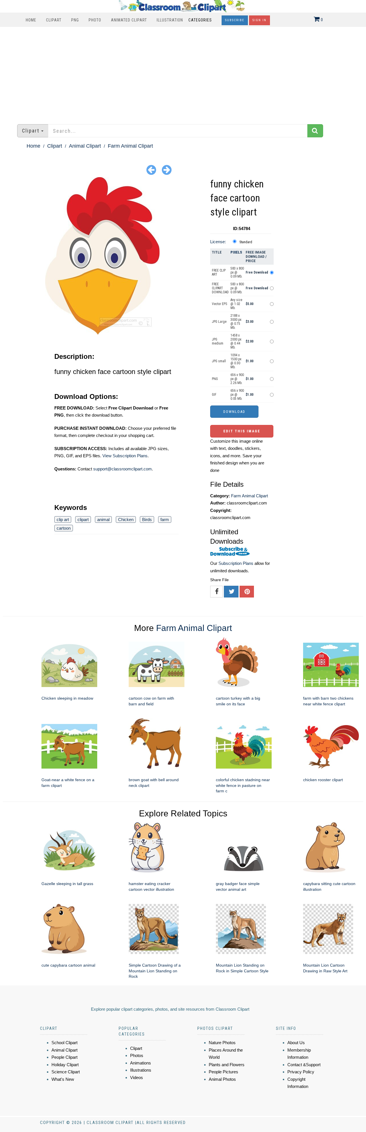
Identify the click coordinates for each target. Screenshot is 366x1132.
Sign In (259, 20)
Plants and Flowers (226, 1064)
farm (164, 519)
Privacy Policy (300, 1071)
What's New (62, 1079)
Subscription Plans (235, 563)
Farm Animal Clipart (130, 146)
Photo (95, 20)
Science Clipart (65, 1071)
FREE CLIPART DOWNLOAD (220, 288)
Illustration (170, 20)
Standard (245, 242)
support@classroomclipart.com (122, 468)
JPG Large (219, 322)
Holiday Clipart (65, 1064)
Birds (147, 519)
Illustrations (140, 1070)
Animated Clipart (129, 20)
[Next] (167, 169)
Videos (136, 1077)
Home (31, 20)
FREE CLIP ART (219, 272)
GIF (214, 395)
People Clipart (64, 1057)
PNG (75, 20)
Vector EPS (219, 304)
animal (103, 519)
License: (218, 241)
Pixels (236, 252)
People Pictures (223, 1071)
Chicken (126, 519)
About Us (296, 1042)
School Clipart (64, 1042)
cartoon (64, 528)
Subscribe (234, 20)
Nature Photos (222, 1042)
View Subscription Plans (125, 455)
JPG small (219, 361)
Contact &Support (304, 1064)
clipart (83, 519)
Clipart (53, 20)
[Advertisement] (183, 73)
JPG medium (217, 341)
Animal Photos (222, 1079)
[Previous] (151, 169)
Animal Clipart (85, 146)
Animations (140, 1062)
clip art (63, 519)
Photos (136, 1055)
